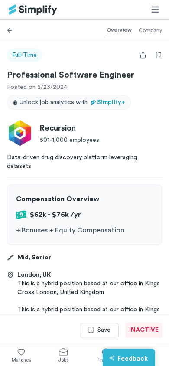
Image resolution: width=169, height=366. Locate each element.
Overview (119, 30)
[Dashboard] (33, 9)
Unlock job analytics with (72, 102)
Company (150, 30)
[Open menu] (155, 9)
